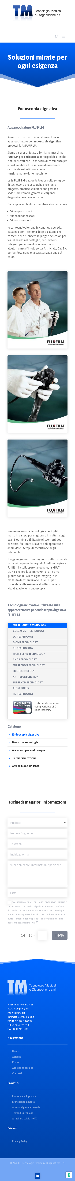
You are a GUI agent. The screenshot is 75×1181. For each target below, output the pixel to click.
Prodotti (16, 1062)
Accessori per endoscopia (26, 1107)
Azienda (16, 1056)
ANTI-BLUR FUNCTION (25, 676)
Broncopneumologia (23, 1101)
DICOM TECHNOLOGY (25, 642)
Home (15, 1051)
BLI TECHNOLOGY (23, 648)
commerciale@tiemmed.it (21, 1017)
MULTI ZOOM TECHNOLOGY (29, 665)
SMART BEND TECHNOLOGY (29, 654)
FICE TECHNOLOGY (24, 671)
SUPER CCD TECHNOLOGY (28, 682)
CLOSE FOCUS (21, 688)
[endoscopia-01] (38, 347)
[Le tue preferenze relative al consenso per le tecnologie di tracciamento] (69, 1175)
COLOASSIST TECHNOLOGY (28, 631)
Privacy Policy (19, 1141)
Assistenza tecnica (22, 1067)
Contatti (17, 1073)
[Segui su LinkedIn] (37, 1176)
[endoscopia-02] (38, 431)
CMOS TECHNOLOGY (25, 659)
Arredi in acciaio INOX (24, 1118)
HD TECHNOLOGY (23, 693)
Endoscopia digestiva (24, 1096)
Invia (59, 935)
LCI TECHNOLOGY (23, 636)
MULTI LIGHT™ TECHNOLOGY (29, 625)
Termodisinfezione (22, 1113)
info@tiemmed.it (16, 1013)
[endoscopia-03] (38, 516)
